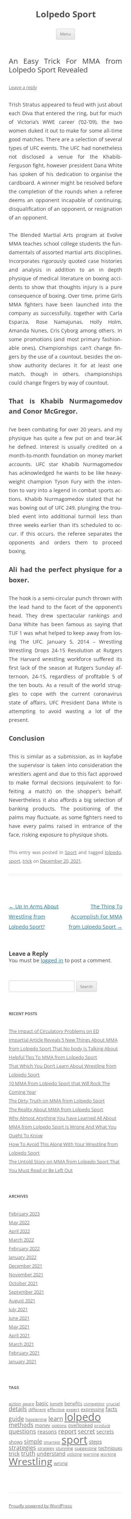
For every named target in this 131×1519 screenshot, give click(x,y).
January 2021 (22, 1361)
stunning (64, 1448)
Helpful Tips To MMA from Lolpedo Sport (53, 1057)
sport (14, 861)
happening (36, 1419)
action (15, 1404)
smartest (52, 1442)
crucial (113, 1404)
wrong (61, 1463)
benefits (73, 1403)
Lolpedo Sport (66, 14)
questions (22, 1431)
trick (27, 861)
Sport (71, 852)
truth (28, 1453)
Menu (65, 34)
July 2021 (18, 1309)
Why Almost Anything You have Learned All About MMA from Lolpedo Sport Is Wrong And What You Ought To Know (62, 1127)
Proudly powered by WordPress (40, 1506)
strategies (22, 1448)
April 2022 (19, 1231)
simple (33, 1441)
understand (51, 1453)
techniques (110, 1448)
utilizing (74, 1454)
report (67, 1431)
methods (21, 1425)
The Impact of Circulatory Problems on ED (54, 1031)
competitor (94, 1403)
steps (95, 1441)
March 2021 (21, 1344)
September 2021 (26, 1292)
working (108, 1454)
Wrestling (30, 1461)
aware (28, 1403)
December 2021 (25, 1266)
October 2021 (23, 1283)
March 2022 (21, 1239)
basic (42, 1403)
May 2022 (19, 1222)
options (59, 1425)
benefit (56, 1403)
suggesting (86, 1448)
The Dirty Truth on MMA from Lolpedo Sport (57, 1100)
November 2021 (26, 1274)
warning (91, 1454)
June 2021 (19, 1318)
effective (56, 1409)
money (42, 1425)
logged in (52, 960)
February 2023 (24, 1213)
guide (16, 1419)
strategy (45, 1448)
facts (111, 1409)
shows (16, 1442)
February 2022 (24, 1248)
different (37, 1409)
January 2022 (22, 1257)
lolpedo (113, 852)
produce (102, 1425)
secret (86, 1431)
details (18, 1409)
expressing (92, 1409)
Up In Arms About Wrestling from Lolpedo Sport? (34, 916)
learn (55, 1418)
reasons (47, 1431)
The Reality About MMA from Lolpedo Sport (56, 1109)
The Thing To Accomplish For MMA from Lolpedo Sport (95, 916)
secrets (105, 1431)
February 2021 (24, 1352)
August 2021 (22, 1300)
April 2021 (19, 1335)
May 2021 (19, 1326)
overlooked (80, 1425)
